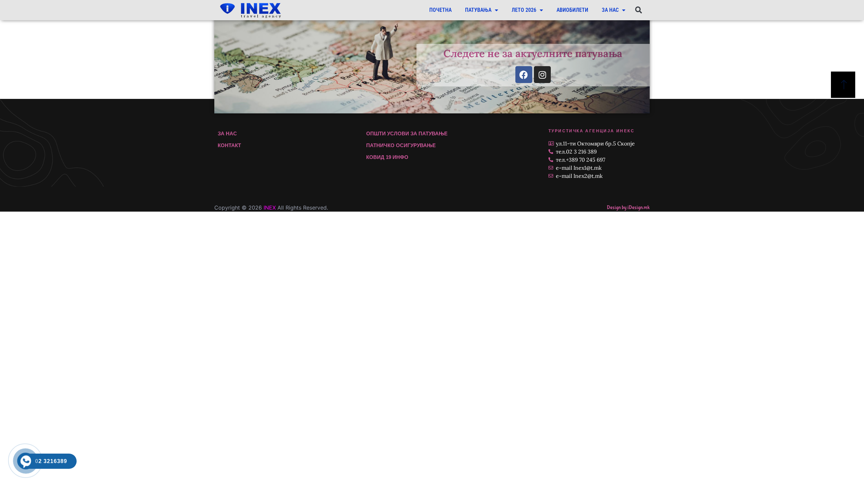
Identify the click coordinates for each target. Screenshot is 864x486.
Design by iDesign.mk (628, 207)
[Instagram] (542, 74)
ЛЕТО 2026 (524, 10)
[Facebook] (523, 74)
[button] (638, 10)
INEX (270, 207)
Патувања (478, 10)
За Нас (610, 10)
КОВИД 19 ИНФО (387, 157)
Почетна (440, 10)
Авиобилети (572, 10)
